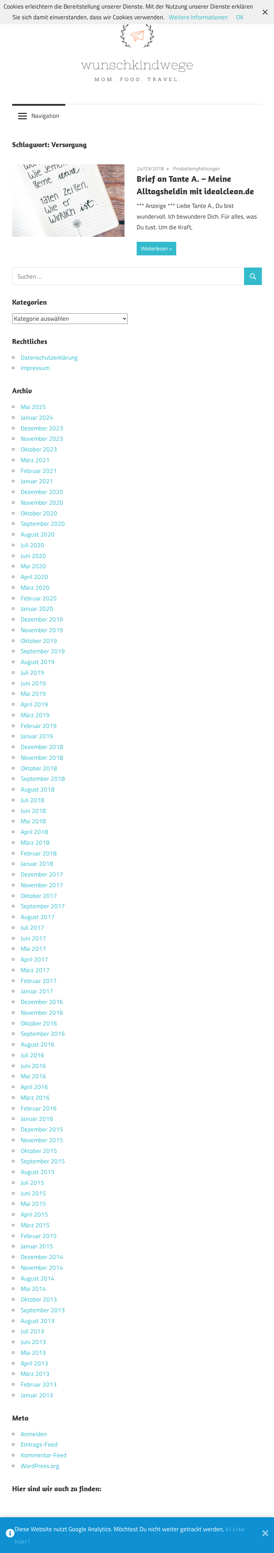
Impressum (35, 368)
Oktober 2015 (39, 1150)
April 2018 (34, 832)
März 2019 (35, 715)
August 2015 (38, 1172)
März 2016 (35, 1097)
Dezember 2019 (42, 619)
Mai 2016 (33, 1076)
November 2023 (42, 438)
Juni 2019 (33, 683)
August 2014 (38, 1278)
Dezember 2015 (42, 1129)
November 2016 (42, 1012)
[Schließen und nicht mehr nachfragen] (265, 1535)
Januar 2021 (37, 481)
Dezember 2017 (42, 874)
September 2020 (43, 523)
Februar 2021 (39, 470)
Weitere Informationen (198, 17)
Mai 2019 (33, 693)
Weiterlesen (154, 248)
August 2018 (38, 789)
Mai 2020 (33, 566)
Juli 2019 (32, 672)
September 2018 (43, 778)
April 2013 (34, 1363)
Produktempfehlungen (196, 168)
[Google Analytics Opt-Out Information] (10, 1535)
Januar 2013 (37, 1395)
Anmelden (34, 1434)
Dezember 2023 (42, 428)
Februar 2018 (39, 853)
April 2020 (34, 576)
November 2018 (42, 757)
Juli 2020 (32, 545)
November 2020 (42, 502)
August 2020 (38, 534)
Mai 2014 (33, 1288)
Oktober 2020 (39, 513)
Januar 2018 (37, 863)
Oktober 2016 (39, 1023)
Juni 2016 (33, 1065)
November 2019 (42, 630)
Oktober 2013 (39, 1299)
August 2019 (38, 661)
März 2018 (35, 842)
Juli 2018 (32, 800)
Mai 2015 (33, 1203)
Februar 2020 (39, 598)
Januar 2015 (37, 1246)
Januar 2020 (37, 608)
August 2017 (38, 917)
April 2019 (34, 704)
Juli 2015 (32, 1182)
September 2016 (43, 1033)
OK (240, 17)
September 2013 (43, 1310)
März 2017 (35, 970)
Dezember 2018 (42, 746)
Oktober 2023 (39, 449)
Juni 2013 (33, 1342)
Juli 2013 (32, 1331)
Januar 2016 (37, 1118)
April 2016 (34, 1087)
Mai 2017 (33, 948)
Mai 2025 (33, 406)
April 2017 (34, 959)
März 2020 (35, 587)
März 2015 (35, 1225)
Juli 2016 (32, 1055)
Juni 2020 (33, 555)
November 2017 (42, 885)
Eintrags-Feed (39, 1444)
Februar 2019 (39, 725)
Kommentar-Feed (43, 1455)
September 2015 (43, 1161)
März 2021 (35, 460)
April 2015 (34, 1214)
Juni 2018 (33, 810)
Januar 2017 (37, 991)
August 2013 (38, 1320)
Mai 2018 (33, 821)
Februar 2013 (39, 1384)
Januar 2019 (37, 736)
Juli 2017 (32, 927)
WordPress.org (40, 1465)
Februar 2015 (39, 1235)
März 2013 (35, 1373)
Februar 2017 (39, 980)
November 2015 (42, 1140)
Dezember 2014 (42, 1257)
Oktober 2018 (39, 768)
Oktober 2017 (39, 895)
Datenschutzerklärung (49, 357)
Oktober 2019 (39, 640)
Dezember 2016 (42, 1002)
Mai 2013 (33, 1352)
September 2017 (43, 906)
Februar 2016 (39, 1108)
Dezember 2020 (42, 491)
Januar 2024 (37, 417)
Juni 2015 (33, 1193)
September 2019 (43, 651)
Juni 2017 (33, 938)
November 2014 (42, 1267)
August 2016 (38, 1044)
